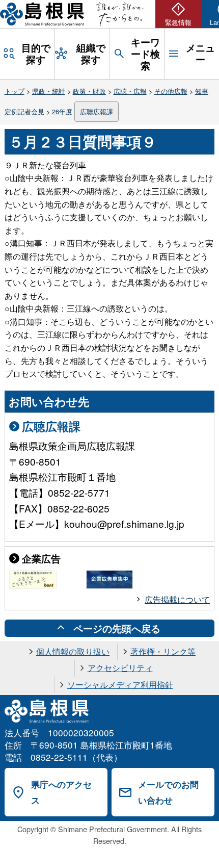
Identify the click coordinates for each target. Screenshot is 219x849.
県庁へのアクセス (61, 792)
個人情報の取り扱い (73, 651)
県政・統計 (48, 91)
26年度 (62, 111)
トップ (14, 91)
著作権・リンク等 (163, 651)
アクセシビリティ (120, 668)
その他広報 (170, 91)
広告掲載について (177, 599)
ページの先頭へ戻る (116, 628)
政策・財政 (89, 91)
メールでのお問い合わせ (168, 792)
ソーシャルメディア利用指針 (120, 684)
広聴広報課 (96, 111)
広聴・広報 (130, 91)
